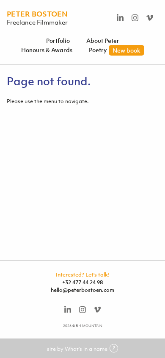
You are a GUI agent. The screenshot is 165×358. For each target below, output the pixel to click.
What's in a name (86, 348)
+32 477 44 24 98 (82, 282)
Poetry (114, 50)
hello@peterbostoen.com (82, 290)
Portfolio (58, 40)
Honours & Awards (46, 50)
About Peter (102, 40)
